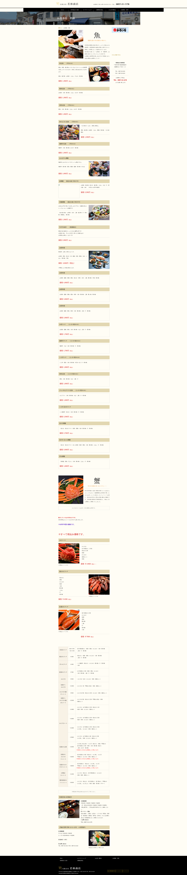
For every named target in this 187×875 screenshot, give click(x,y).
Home (61, 858)
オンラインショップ (81, 858)
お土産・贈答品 (98, 858)
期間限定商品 (80, 860)
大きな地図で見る (116, 54)
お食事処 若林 (115, 858)
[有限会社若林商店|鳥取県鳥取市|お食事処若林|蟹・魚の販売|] (67, 4)
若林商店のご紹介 (63, 860)
